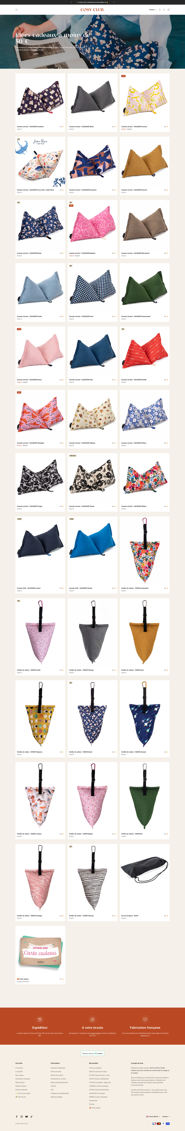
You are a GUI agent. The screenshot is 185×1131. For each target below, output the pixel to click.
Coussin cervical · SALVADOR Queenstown (136, 316)
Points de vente (56, 1072)
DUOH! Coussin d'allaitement (99, 1079)
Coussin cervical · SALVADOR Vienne (81, 506)
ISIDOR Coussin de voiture (98, 1072)
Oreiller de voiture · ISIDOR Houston (133, 752)
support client (95, 1033)
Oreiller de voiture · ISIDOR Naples (81, 834)
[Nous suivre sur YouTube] (26, 1116)
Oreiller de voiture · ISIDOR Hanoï (80, 752)
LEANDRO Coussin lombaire (98, 1086)
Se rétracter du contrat (58, 1079)
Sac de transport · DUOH (129, 916)
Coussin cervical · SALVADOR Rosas (29, 380)
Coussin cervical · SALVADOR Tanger (29, 506)
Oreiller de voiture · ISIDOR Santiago (29, 916)
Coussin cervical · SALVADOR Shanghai (30, 443)
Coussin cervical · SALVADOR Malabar (82, 253)
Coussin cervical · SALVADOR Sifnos (133, 443)
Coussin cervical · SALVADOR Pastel (29, 316)
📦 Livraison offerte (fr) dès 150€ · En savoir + (92, 2)
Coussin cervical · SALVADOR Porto (81, 316)
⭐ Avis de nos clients (22, 1093)
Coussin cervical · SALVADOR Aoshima (30, 127)
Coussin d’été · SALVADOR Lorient (28, 588)
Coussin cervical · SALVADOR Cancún (134, 127)
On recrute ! (19, 1068)
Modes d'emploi (20, 1086)
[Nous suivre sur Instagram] (21, 1116)
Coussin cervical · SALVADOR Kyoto (29, 253)
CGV (52, 1090)
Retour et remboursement (59, 1082)
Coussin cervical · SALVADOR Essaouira (82, 190)
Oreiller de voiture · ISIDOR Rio (132, 834)
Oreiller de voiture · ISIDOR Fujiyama (29, 752)
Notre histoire (19, 1082)
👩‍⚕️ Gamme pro (20, 1097)
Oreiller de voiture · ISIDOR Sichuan (81, 916)
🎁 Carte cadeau (23, 979)
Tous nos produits (95, 1068)
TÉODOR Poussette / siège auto (100, 1082)
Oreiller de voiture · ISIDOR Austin (28, 670)
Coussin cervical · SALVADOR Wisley (133, 506)
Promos (91, 1104)
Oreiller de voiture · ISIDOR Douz (132, 670)
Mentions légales (56, 1097)
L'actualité (18, 1072)
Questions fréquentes (58, 1068)
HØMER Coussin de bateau (98, 1097)
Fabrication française (22, 1079)
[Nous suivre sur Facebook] (16, 1116)
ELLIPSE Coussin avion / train (99, 1075)
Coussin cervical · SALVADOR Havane (134, 190)
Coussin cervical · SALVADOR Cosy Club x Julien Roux (35, 190)
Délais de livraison (57, 1075)
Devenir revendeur (21, 1090)
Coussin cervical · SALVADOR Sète (81, 380)
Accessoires (93, 1101)
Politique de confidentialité (60, 1093)
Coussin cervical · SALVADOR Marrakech (135, 253)
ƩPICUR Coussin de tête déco (99, 1090)
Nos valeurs (19, 1075)
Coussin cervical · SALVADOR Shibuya (82, 443)
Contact (53, 1086)
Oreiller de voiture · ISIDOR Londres (29, 834)
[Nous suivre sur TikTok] (31, 1116)
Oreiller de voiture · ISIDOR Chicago (81, 670)
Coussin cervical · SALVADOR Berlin (81, 127)
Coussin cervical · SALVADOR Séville (133, 380)
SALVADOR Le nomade (97, 1093)
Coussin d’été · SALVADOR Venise (80, 588)
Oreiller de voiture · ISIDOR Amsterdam (134, 588)
